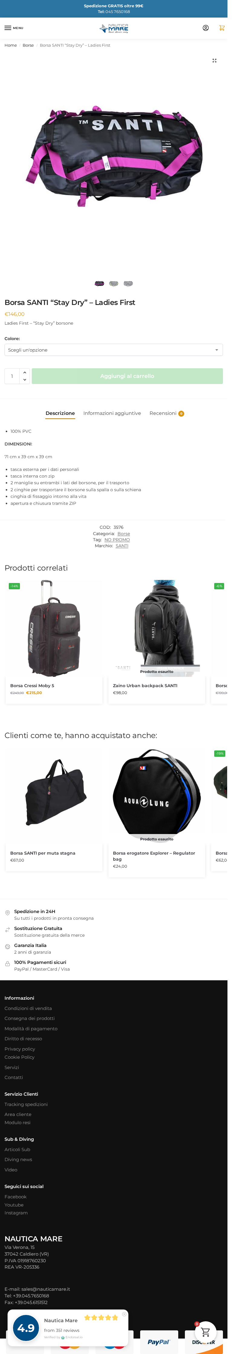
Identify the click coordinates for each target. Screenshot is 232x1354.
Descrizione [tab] (60, 413)
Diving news (18, 1159)
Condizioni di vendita (28, 1008)
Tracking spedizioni (26, 1104)
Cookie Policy (19, 1057)
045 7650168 (114, 11)
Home (11, 45)
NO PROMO (117, 539)
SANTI (122, 545)
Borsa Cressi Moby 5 (32, 685)
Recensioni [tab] (166, 413)
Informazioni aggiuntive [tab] (112, 413)
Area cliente (18, 1114)
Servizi (12, 1067)
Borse (28, 45)
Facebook (16, 1197)
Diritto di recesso (23, 1038)
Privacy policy (20, 1049)
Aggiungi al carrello (127, 376)
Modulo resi (18, 1122)
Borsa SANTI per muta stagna (43, 853)
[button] (219, 28)
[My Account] (205, 28)
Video (11, 1170)
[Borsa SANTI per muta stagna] (54, 795)
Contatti (14, 1077)
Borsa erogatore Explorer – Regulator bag (154, 856)
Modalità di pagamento (31, 1028)
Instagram (16, 1213)
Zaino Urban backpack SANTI (145, 685)
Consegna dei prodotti (30, 1018)
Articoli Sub (17, 1149)
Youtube (14, 1205)
